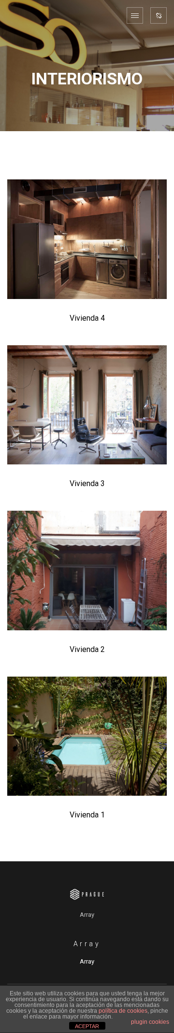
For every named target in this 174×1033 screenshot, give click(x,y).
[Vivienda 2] (87, 570)
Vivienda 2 (87, 649)
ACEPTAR (87, 1026)
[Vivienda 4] (87, 239)
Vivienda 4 (87, 318)
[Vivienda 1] (87, 736)
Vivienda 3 (87, 483)
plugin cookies (150, 1022)
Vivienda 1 (87, 814)
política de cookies (123, 1010)
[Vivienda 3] (87, 405)
